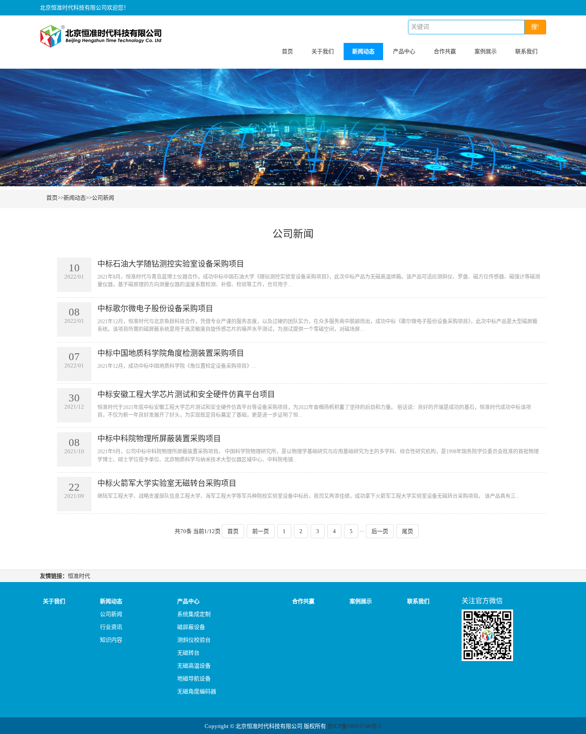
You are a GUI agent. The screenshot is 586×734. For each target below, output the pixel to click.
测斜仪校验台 (194, 640)
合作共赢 (445, 51)
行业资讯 (111, 627)
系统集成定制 (194, 614)
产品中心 (404, 51)
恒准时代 (79, 576)
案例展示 (485, 51)
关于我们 (322, 51)
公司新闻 (103, 197)
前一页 (260, 531)
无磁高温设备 (194, 665)
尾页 (407, 531)
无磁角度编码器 (196, 691)
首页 (287, 51)
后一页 (380, 531)
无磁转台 (188, 652)
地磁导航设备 (194, 678)
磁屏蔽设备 (191, 627)
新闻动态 (363, 51)
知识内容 (111, 640)
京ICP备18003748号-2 (354, 726)
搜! (535, 27)
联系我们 (526, 51)
